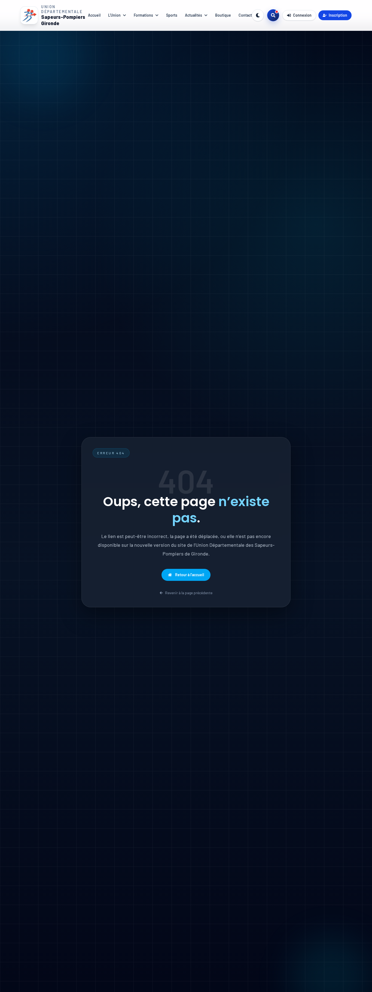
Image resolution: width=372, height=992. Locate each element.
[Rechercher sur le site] (273, 15)
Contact (245, 15)
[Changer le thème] (258, 15)
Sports (171, 15)
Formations (143, 15)
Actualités (193, 15)
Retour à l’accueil (189, 574)
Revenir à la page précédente (188, 592)
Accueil (94, 15)
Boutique (223, 15)
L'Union (114, 15)
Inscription (338, 15)
